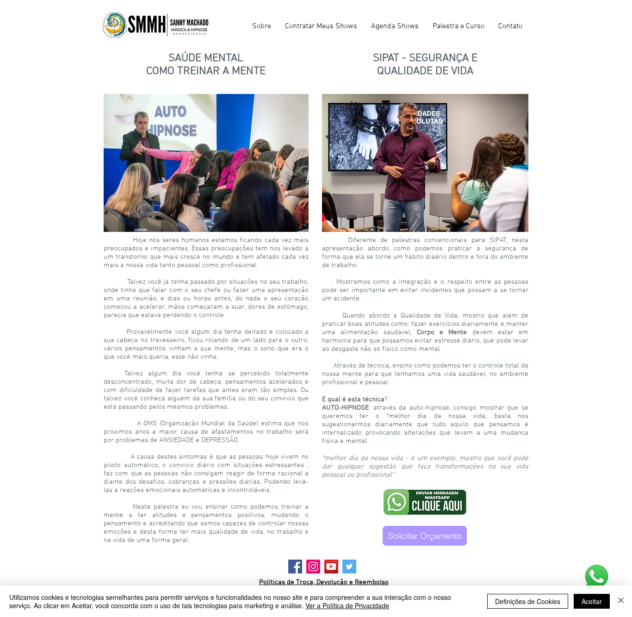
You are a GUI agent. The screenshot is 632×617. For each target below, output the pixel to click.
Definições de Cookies (527, 601)
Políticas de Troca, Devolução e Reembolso (324, 582)
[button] (321, 26)
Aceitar (592, 601)
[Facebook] (295, 566)
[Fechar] (620, 601)
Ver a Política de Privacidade (347, 605)
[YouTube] (331, 566)
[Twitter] (349, 566)
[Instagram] (313, 566)
